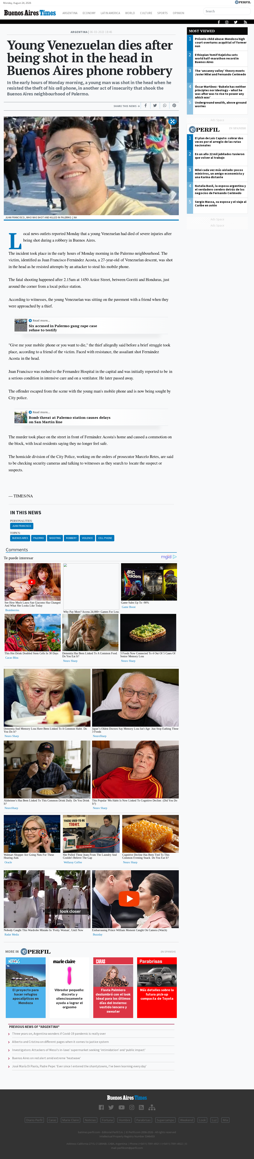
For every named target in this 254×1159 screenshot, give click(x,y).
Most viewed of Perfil (217, 130)
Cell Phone (105, 538)
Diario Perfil (34, 1120)
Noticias (90, 1120)
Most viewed (202, 31)
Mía (225, 1120)
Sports (162, 13)
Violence (87, 538)
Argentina (70, 13)
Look (202, 1120)
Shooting (55, 538)
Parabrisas (143, 1120)
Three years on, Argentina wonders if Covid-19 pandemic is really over (59, 1034)
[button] (172, 122)
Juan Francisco (21, 526)
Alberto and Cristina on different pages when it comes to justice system (60, 1042)
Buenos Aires (20, 538)
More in (12, 951)
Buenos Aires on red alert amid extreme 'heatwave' (46, 1058)
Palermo (38, 538)
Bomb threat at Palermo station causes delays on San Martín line (70, 419)
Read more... (41, 320)
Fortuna (107, 1120)
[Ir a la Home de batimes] (127, 1097)
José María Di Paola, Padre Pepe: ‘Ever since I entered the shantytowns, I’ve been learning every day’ (79, 1066)
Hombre (124, 1120)
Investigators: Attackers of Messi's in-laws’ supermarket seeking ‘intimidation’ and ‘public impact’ (78, 1050)
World (130, 13)
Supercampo (165, 1120)
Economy (89, 13)
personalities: (21, 521)
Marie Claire (70, 1120)
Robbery (71, 538)
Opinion (178, 13)
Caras (52, 1120)
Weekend (186, 1120)
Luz (214, 1120)
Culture (146, 13)
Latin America (110, 13)
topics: (15, 533)
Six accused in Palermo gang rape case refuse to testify (63, 328)
